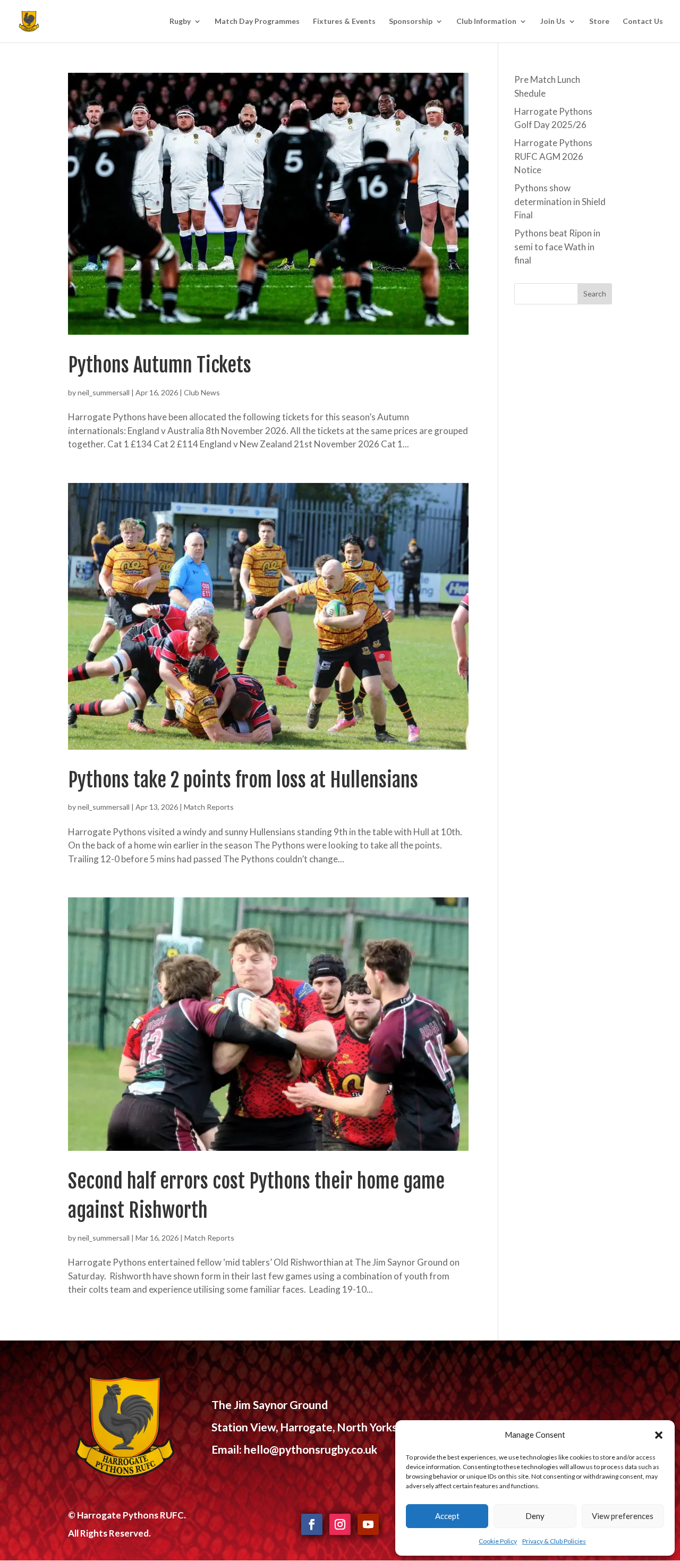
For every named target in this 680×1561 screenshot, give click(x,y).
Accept (447, 1516)
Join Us (552, 22)
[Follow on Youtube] (368, 1524)
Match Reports (209, 806)
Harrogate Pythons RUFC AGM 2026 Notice (553, 156)
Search (594, 293)
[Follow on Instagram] (340, 1524)
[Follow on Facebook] (311, 1524)
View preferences (622, 1516)
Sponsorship (410, 22)
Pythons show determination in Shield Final (560, 201)
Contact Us (643, 22)
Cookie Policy (498, 1541)
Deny (535, 1516)
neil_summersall (104, 392)
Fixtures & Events (344, 22)
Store (599, 22)
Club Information (486, 22)
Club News (202, 392)
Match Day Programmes (257, 22)
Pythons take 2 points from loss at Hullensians (243, 780)
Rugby (180, 22)
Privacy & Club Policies (554, 1541)
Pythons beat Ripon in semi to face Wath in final (557, 246)
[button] (658, 1435)
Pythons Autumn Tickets (159, 365)
